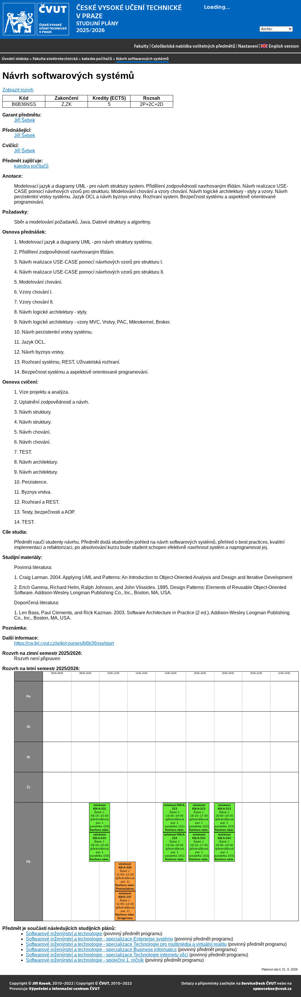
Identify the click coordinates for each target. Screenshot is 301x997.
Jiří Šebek (24, 120)
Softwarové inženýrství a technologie (64, 933)
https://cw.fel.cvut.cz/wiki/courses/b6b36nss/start (64, 643)
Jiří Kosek (41, 983)
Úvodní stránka (15, 58)
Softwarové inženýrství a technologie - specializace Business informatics (101, 949)
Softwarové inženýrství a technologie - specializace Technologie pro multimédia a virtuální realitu (126, 944)
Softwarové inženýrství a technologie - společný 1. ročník (85, 960)
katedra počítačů (97, 58)
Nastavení (248, 46)
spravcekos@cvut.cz (272, 988)
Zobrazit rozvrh (18, 89)
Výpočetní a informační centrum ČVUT (64, 988)
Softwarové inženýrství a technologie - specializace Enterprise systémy (99, 938)
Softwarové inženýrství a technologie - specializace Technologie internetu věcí (107, 954)
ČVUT (104, 983)
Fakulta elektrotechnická (55, 58)
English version (284, 46)
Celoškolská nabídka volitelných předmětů (193, 46)
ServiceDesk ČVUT (258, 983)
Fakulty (141, 46)
